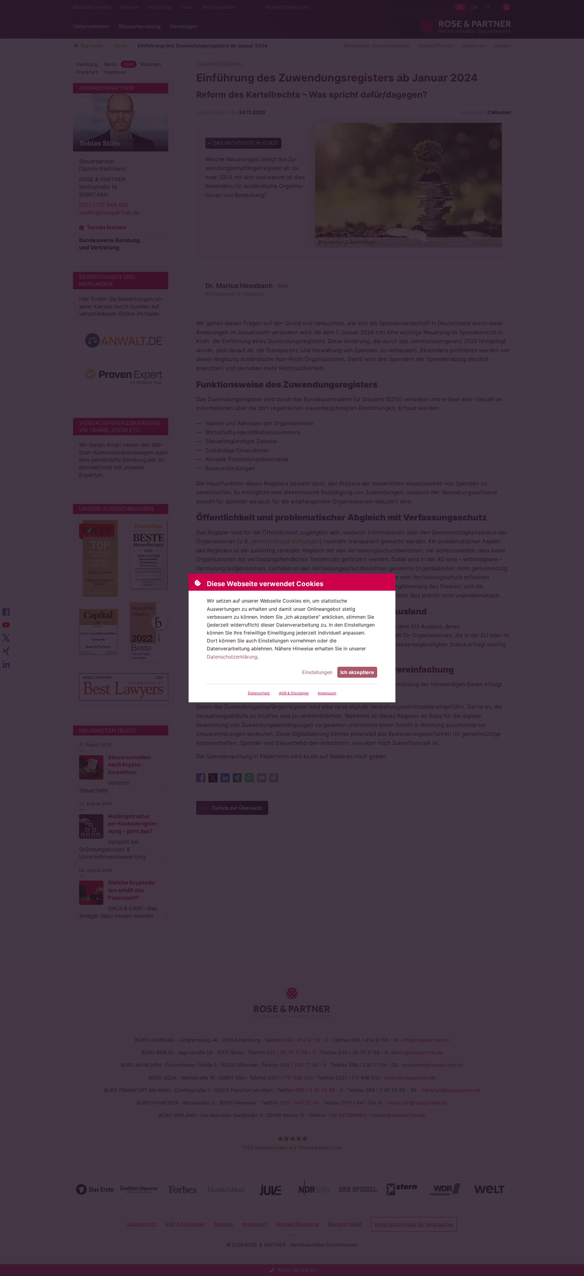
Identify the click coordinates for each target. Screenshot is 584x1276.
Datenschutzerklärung (232, 657)
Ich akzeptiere (357, 672)
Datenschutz (259, 693)
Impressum (327, 693)
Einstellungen (317, 672)
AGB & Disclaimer (294, 693)
